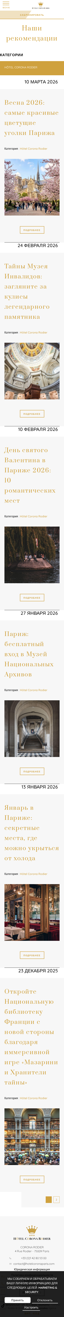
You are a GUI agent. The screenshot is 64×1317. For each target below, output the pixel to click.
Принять (17, 1300)
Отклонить (45, 1300)
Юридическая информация (32, 1269)
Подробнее (32, 230)
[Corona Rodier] (46, 5)
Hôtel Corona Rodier (20, 67)
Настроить (31, 1307)
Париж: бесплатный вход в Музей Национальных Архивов (29, 654)
